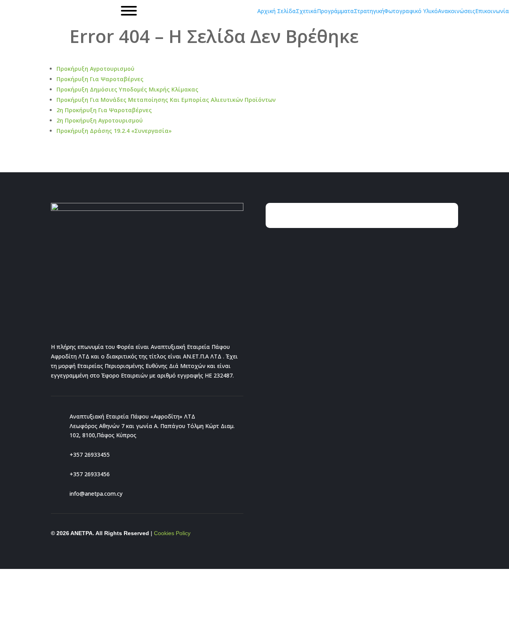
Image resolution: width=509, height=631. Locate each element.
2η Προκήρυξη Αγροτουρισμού (99, 120)
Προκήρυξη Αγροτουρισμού (95, 68)
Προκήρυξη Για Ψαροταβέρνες (100, 79)
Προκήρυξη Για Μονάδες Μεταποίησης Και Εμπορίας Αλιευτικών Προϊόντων (166, 99)
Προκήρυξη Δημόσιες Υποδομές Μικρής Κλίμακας (127, 89)
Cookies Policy (172, 533)
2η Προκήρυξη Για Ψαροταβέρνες (104, 110)
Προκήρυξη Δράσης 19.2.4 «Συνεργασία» (114, 130)
